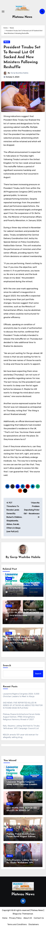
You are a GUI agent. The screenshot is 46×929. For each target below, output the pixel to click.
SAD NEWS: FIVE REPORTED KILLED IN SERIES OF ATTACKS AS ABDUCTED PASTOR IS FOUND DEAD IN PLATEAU (23, 705)
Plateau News (22, 17)
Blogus (16, 914)
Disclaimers (34, 924)
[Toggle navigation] (3, 11)
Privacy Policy (15, 918)
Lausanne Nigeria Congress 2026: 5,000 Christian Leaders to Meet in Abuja (23, 585)
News (6, 42)
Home (4, 918)
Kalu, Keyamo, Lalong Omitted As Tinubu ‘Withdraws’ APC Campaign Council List (22, 862)
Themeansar (27, 914)
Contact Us (39, 918)
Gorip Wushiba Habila (19, 73)
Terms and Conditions (17, 924)
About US (27, 918)
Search (7, 665)
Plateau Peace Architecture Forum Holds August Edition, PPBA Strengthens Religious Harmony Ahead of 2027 (21, 717)
